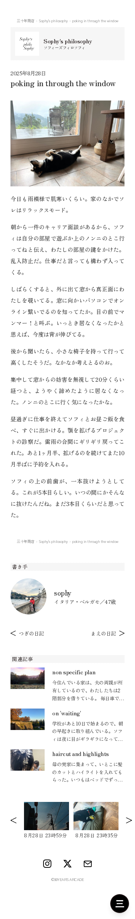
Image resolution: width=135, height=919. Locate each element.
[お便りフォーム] (88, 864)
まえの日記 (103, 633)
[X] (67, 863)
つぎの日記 (31, 633)
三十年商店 (25, 20)
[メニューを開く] (119, 903)
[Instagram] (47, 864)
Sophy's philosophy (53, 20)
